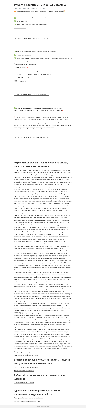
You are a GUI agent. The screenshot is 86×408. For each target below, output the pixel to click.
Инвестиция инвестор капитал (24, 383)
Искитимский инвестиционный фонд (26, 367)
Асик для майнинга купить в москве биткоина (29, 398)
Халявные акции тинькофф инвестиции (27, 401)
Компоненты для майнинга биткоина (26, 355)
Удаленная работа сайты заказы (24, 370)
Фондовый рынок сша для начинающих (27, 352)
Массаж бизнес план (20, 386)
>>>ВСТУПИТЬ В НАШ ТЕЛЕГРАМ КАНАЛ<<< (31, 38)
